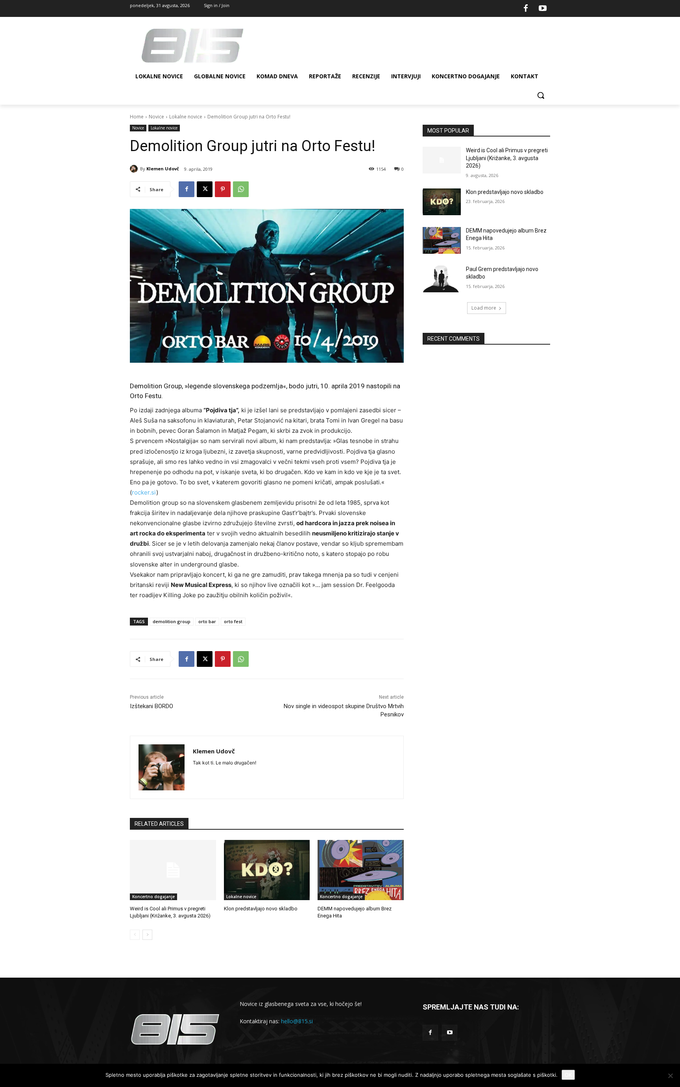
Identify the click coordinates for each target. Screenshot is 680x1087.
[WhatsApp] (241, 189)
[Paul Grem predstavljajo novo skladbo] (442, 279)
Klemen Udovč (162, 169)
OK (568, 1075)
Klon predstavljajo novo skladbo (261, 909)
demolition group (171, 621)
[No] (670, 1076)
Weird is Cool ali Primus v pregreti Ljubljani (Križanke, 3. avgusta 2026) (507, 158)
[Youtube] (542, 8)
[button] (540, 95)
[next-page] (147, 935)
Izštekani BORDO (151, 706)
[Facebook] (525, 8)
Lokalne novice (185, 116)
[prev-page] (135, 935)
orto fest (233, 621)
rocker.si (144, 492)
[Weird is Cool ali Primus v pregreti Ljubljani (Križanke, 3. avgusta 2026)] (173, 870)
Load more (483, 308)
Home (137, 116)
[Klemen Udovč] (135, 169)
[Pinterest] (223, 189)
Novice (156, 116)
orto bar (207, 621)
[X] (205, 189)
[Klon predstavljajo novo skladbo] (267, 870)
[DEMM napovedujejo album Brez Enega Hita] (361, 870)
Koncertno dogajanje (153, 896)
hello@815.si (297, 1021)
